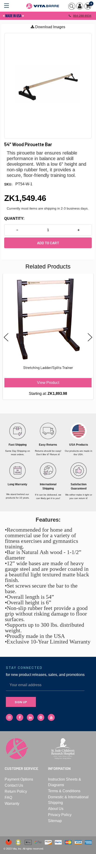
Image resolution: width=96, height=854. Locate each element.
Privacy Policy (60, 815)
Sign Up (21, 702)
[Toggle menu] (6, 5)
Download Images (49, 27)
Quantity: (14, 218)
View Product (48, 383)
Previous (6, 337)
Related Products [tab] (48, 266)
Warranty (12, 804)
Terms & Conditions (64, 791)
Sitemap (55, 821)
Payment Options (19, 779)
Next (90, 337)
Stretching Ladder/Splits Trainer (48, 367)
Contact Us (14, 785)
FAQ (8, 797)
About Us (55, 809)
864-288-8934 (82, 15)
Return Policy (16, 791)
